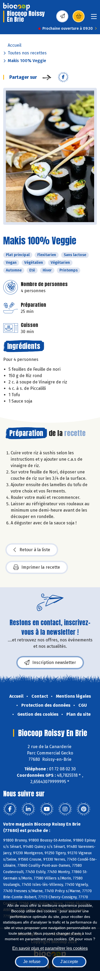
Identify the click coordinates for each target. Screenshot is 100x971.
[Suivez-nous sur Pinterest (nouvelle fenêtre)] (83, 809)
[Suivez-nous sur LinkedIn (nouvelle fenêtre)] (28, 809)
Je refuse (32, 961)
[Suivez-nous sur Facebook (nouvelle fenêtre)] (10, 809)
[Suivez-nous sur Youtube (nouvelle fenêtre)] (46, 809)
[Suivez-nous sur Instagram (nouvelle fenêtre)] (65, 809)
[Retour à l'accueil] (16, 7)
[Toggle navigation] (94, 18)
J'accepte (69, 961)
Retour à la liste (34, 549)
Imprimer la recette (40, 567)
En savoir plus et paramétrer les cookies (50, 948)
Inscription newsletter (54, 662)
